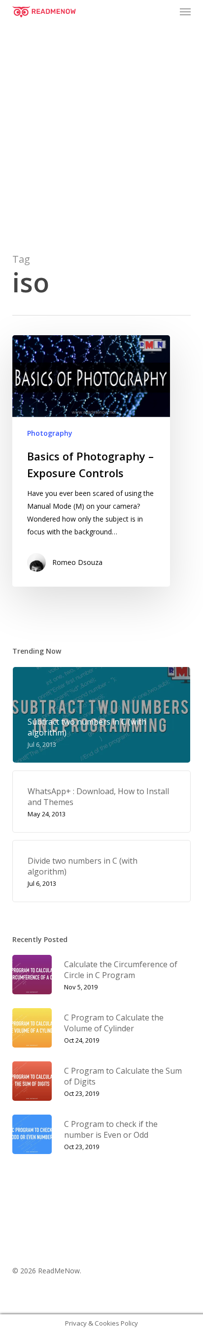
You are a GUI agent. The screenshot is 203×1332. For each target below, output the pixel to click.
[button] (185, 12)
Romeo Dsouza (77, 562)
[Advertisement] (101, 130)
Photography (49, 433)
